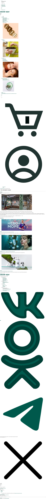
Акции (2, 92)
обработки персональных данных (18, 493)
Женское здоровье (5, 19)
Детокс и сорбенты (5, 18)
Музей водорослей (3, 6)
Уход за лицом (4, 58)
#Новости (1, 253)
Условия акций (4, 280)
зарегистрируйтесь (7, 498)
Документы (4, 286)
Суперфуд (3, 39)
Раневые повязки (4, 22)
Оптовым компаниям (5, 281)
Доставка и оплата (10, 93)
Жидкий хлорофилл (5, 17)
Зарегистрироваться (2, 494)
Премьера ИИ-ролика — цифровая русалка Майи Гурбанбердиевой (7, 251)
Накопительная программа (5, 282)
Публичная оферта (5, 290)
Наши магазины (6, 93)
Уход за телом (4, 59)
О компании (4, 284)
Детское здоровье (4, 20)
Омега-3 (4, 21)
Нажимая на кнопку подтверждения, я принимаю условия (12, 493)
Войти (3, 187)
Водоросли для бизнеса (4, 78)
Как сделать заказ (4, 278)
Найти (1, 483)
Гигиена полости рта (5, 60)
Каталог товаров (3, 4)
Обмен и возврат (4, 279)
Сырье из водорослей (5, 79)
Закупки (4, 283)
